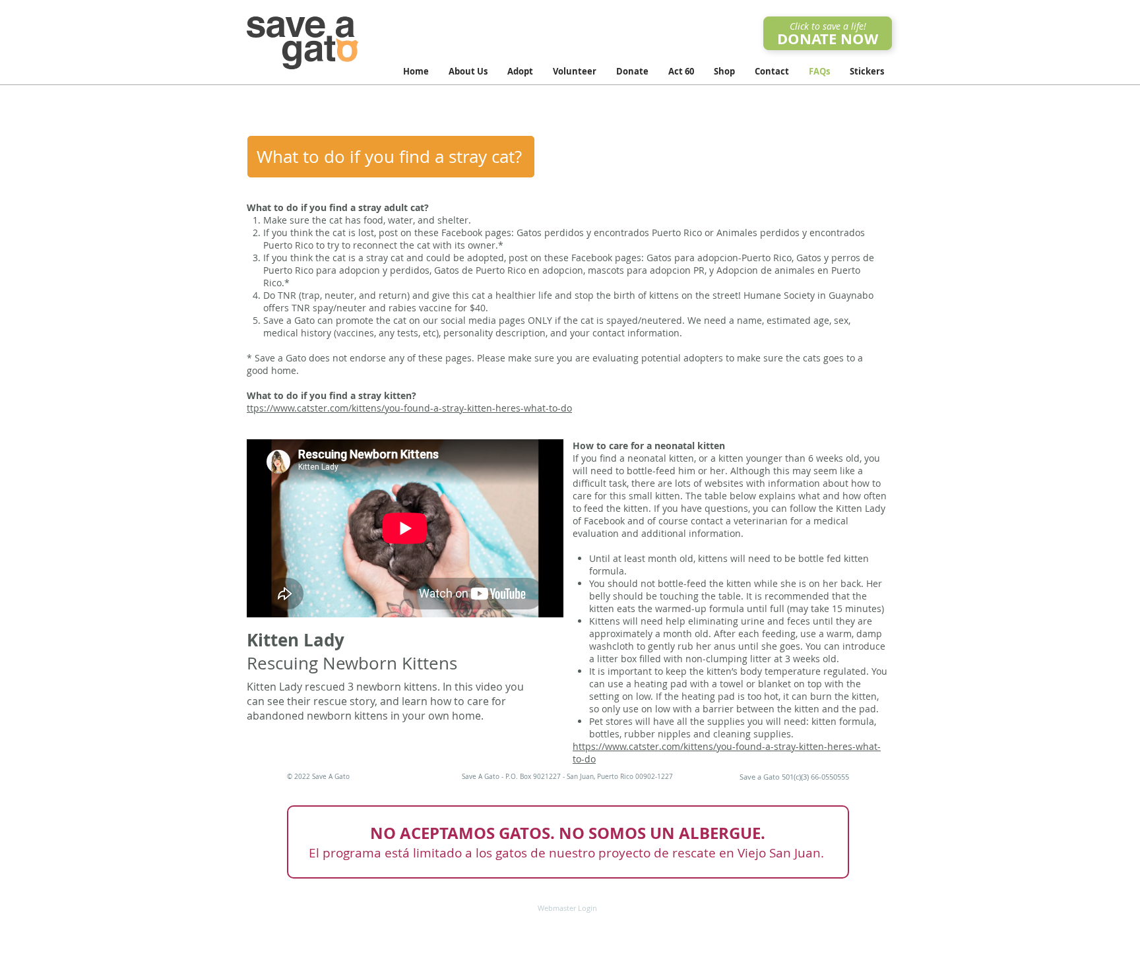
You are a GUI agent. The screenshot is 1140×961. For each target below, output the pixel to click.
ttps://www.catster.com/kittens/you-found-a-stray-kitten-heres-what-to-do (409, 408)
